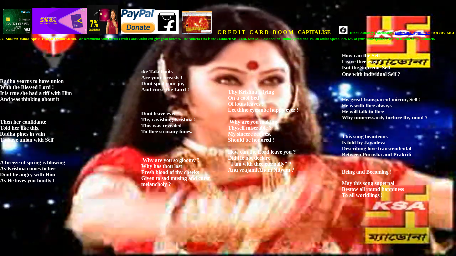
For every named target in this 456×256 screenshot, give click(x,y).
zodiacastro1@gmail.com (412, 33)
